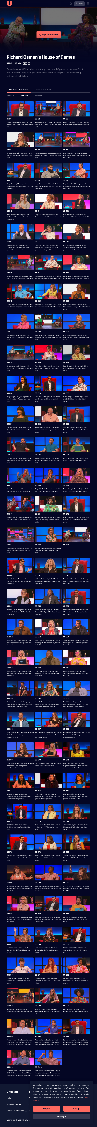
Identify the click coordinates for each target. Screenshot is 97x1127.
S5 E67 (38, 729)
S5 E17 (37, 272)
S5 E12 (66, 211)
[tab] (44, 90)
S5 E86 (66, 913)
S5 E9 (65, 180)
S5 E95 (66, 1005)
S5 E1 (9, 119)
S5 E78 (9, 852)
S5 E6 (65, 149)
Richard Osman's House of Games (41, 57)
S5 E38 (38, 485)
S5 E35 (38, 454)
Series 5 (24, 95)
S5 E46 (10, 575)
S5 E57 (66, 667)
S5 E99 (10, 1067)
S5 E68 (66, 729)
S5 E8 (37, 180)
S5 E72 (9, 790)
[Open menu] (88, 3)
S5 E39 (66, 485)
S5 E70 (38, 760)
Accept (76, 1108)
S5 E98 (66, 1036)
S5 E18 (66, 272)
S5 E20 (38, 301)
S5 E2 (37, 119)
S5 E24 (66, 331)
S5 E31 (9, 424)
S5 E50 (38, 606)
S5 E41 (37, 514)
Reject (46, 1108)
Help (9, 1097)
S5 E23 (38, 331)
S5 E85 (38, 913)
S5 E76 (38, 821)
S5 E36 (66, 454)
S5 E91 (38, 975)
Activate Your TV (14, 1104)
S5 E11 (37, 211)
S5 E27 (66, 362)
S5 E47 (38, 575)
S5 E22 (9, 331)
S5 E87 (9, 944)
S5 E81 (9, 882)
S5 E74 (66, 790)
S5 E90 (10, 975)
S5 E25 (10, 362)
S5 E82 (38, 882)
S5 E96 (10, 1036)
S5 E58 (10, 698)
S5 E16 (9, 272)
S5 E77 (66, 821)
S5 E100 (38, 1067)
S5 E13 (9, 241)
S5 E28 (9, 393)
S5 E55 (10, 667)
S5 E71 (66, 760)
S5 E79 (38, 852)
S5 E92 (66, 975)
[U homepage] (9, 3)
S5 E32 (38, 424)
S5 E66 (10, 729)
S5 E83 (66, 882)
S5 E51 (66, 606)
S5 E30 (66, 393)
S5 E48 (66, 575)
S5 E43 (9, 544)
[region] (61, 1102)
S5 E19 (9, 301)
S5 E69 (10, 760)
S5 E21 (66, 301)
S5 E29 (38, 393)
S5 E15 (66, 241)
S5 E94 (38, 1005)
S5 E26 (38, 362)
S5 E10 (9, 211)
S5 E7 (9, 180)
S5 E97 (38, 1036)
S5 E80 (66, 852)
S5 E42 (66, 514)
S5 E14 (37, 241)
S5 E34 (9, 454)
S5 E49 (10, 606)
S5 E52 (10, 637)
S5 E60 (66, 698)
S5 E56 (38, 667)
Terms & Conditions (15, 1110)
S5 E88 (38, 944)
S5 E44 (38, 544)
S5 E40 (10, 514)
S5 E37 (9, 485)
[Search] (71, 3)
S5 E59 (38, 698)
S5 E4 (9, 149)
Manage (61, 1116)
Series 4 (10, 95)
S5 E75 (10, 821)
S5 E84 (9, 913)
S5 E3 (65, 119)
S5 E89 (66, 944)
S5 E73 (38, 790)
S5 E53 (38, 637)
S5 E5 (37, 149)
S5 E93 (10, 1005)
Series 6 (39, 95)
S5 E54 (66, 637)
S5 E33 (66, 424)
